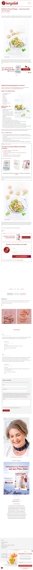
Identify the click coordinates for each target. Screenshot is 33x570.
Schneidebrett (5, 152)
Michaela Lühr (8, 12)
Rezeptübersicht (3, 547)
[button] (29, 3)
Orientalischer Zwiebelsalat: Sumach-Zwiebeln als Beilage (16, 518)
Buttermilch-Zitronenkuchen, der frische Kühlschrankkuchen (16, 515)
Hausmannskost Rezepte (15, 87)
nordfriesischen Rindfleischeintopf (17, 88)
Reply (10, 335)
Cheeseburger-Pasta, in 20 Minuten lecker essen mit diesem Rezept (16, 514)
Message (4, 398)
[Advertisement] (16, 81)
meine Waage (5, 150)
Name (3, 384)
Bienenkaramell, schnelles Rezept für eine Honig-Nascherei (16, 512)
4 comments (3, 12)
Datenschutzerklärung (20, 260)
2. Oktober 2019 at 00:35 (7, 343)
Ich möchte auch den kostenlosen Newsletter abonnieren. (11, 407)
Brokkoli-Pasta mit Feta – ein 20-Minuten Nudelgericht (16, 511)
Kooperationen (6, 564)
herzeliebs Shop (17, 173)
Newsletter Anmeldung (4, 546)
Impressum (3, 543)
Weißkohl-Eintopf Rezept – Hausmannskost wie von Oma (15, 10)
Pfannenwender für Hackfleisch (7, 156)
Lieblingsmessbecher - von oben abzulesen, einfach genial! (12, 155)
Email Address (5, 389)
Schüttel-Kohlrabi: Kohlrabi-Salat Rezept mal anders (16, 505)
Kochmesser (5, 151)
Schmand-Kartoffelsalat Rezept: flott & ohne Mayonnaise (16, 508)
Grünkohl (2, 88)
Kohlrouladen (7, 88)
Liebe (6, 98)
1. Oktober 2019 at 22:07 (5, 335)
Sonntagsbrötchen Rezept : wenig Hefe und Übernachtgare (16, 507)
